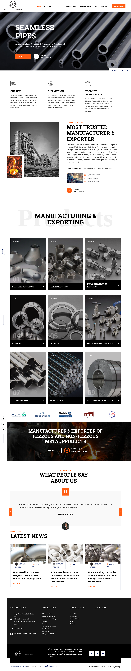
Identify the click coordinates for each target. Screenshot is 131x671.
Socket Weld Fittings (48, 616)
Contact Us (52, 450)
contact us (23, 56)
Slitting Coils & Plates (100, 400)
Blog (96, 6)
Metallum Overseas (34, 666)
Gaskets (54, 343)
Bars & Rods (56, 400)
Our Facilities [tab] (89, 168)
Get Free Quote (118, 6)
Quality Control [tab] (105, 168)
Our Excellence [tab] (74, 168)
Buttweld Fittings (23, 286)
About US (47, 6)
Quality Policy (71, 6)
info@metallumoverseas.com (25, 633)
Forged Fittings (59, 286)
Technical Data (86, 6)
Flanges (17, 343)
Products (58, 6)
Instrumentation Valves (101, 343)
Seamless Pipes (21, 400)
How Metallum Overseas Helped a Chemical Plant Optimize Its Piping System (27, 575)
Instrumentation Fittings (97, 285)
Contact (104, 6)
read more (16, 583)
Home (39, 6)
